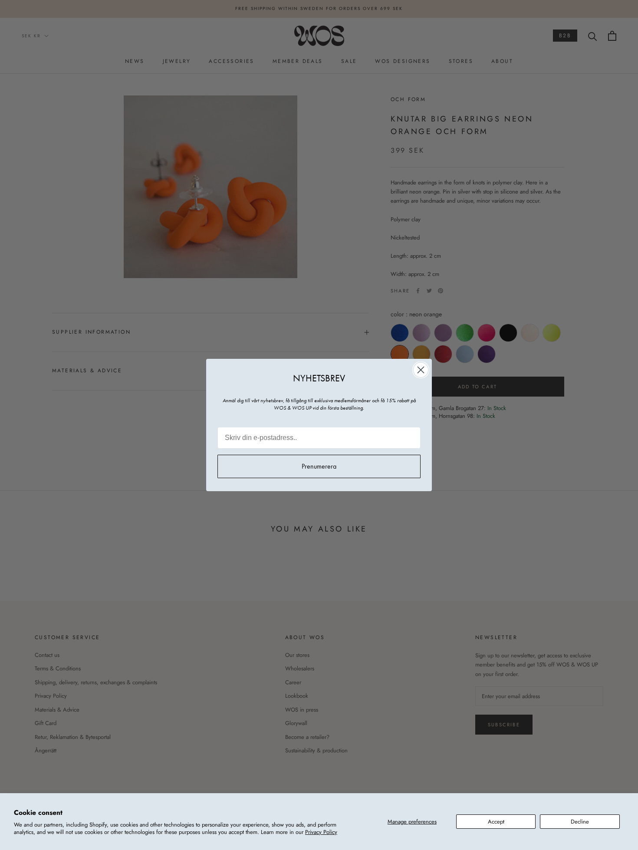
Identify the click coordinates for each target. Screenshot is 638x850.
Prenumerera (319, 466)
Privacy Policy (321, 832)
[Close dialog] (420, 369)
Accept (496, 821)
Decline (580, 821)
